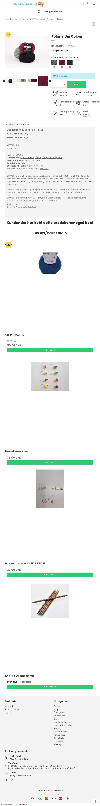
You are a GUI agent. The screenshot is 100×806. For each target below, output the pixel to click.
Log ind (8, 712)
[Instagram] (12, 780)
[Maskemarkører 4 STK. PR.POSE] (50, 514)
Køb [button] (76, 84)
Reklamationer (60, 731)
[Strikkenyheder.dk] (29, 4)
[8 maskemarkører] (50, 402)
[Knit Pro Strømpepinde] (50, 627)
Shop (56, 709)
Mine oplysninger (12, 709)
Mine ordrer (10, 706)
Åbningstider (59, 712)
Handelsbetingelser (62, 722)
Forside (57, 706)
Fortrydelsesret (60, 735)
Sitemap (58, 744)
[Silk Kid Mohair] (50, 286)
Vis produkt (50, 350)
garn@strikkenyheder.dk (20, 775)
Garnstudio (59, 738)
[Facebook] (6, 780)
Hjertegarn (58, 741)
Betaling (57, 728)
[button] (93, 24)
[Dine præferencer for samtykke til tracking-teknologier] (95, 801)
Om (55, 719)
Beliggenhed (59, 715)
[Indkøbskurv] (88, 4)
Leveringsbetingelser (63, 725)
